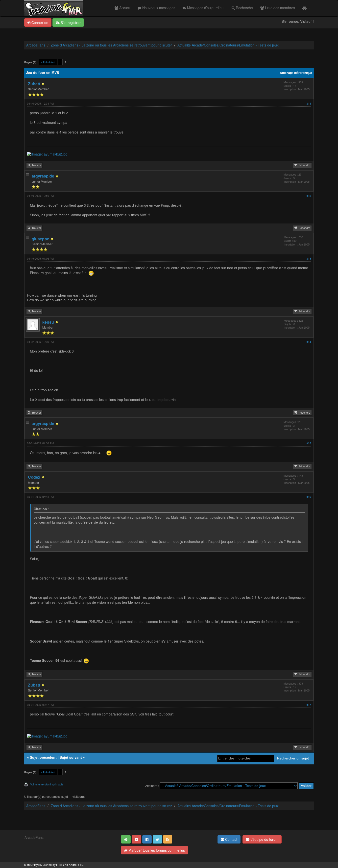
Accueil (124, 7)
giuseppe (40, 239)
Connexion (39, 22)
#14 (309, 342)
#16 (309, 497)
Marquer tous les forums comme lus (156, 850)
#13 (309, 258)
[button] (306, 7)
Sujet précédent (43, 757)
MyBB (37, 865)
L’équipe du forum (263, 839)
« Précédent (48, 62)
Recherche (244, 7)
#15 (309, 443)
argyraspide (43, 176)
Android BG (76, 865)
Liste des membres (279, 7)
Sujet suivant (71, 757)
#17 (309, 705)
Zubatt (34, 84)
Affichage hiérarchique (296, 73)
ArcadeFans (35, 45)
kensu (48, 322)
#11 (309, 103)
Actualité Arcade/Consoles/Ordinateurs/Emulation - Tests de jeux (228, 45)
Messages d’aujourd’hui (205, 7)
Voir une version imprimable (46, 784)
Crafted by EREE (52, 865)
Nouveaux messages (158, 7)
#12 (309, 196)
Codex (34, 477)
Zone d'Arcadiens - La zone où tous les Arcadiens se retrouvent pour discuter (111, 45)
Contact (230, 839)
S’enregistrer (70, 22)
